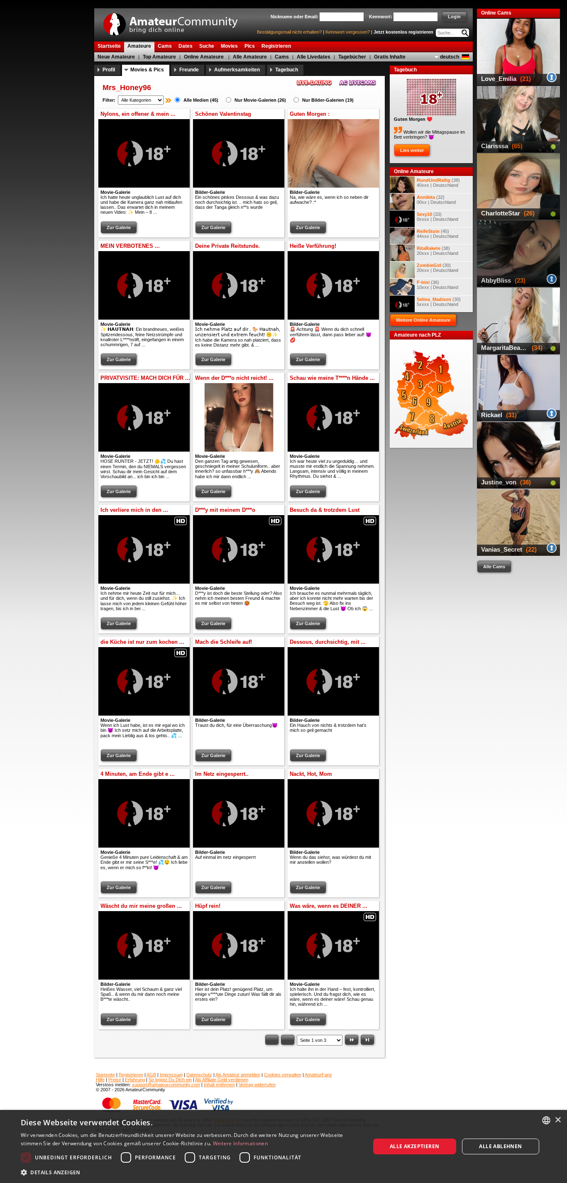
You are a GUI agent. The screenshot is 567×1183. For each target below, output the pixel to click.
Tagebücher (352, 57)
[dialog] (283, 1146)
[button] (190, 1172)
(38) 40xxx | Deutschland (438, 183)
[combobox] (546, 1120)
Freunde (189, 70)
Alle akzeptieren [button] (414, 1146)
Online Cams (496, 13)
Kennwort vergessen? (347, 31)
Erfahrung (135, 1079)
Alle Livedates (313, 57)
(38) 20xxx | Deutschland (437, 251)
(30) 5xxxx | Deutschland (439, 302)
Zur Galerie (119, 227)
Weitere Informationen (240, 1143)
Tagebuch (286, 70)
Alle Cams (494, 566)
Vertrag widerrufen (257, 1084)
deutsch (449, 57)
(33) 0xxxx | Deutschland (437, 217)
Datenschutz (199, 1074)
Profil (109, 70)
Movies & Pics (147, 70)
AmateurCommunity (175, 21)
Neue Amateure (116, 57)
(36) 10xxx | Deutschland (437, 285)
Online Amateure (204, 57)
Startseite (105, 1074)
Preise (114, 1079)
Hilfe (100, 1079)
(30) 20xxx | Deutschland (437, 268)
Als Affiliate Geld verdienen (221, 1079)
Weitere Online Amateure (423, 320)
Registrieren (131, 1074)
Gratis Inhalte (390, 57)
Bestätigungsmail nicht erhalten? (289, 31)
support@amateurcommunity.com (166, 1084)
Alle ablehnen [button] (500, 1146)
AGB (151, 1074)
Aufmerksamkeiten (237, 70)
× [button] (558, 1120)
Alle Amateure (250, 57)
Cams (282, 57)
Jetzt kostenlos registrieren (403, 31)
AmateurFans (318, 1074)
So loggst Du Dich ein (170, 1079)
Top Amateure (159, 57)
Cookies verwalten (282, 1074)
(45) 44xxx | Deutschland (437, 234)
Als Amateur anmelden (237, 1074)
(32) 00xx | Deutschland (436, 200)
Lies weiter (412, 150)
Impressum (171, 1074)
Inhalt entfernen (219, 1084)
